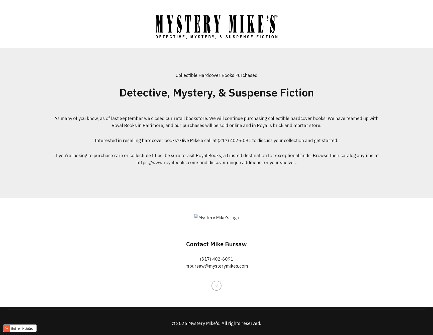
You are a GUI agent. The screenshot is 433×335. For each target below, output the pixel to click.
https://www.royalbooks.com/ (167, 162)
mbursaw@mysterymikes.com (216, 266)
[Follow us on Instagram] (216, 286)
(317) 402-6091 (234, 140)
